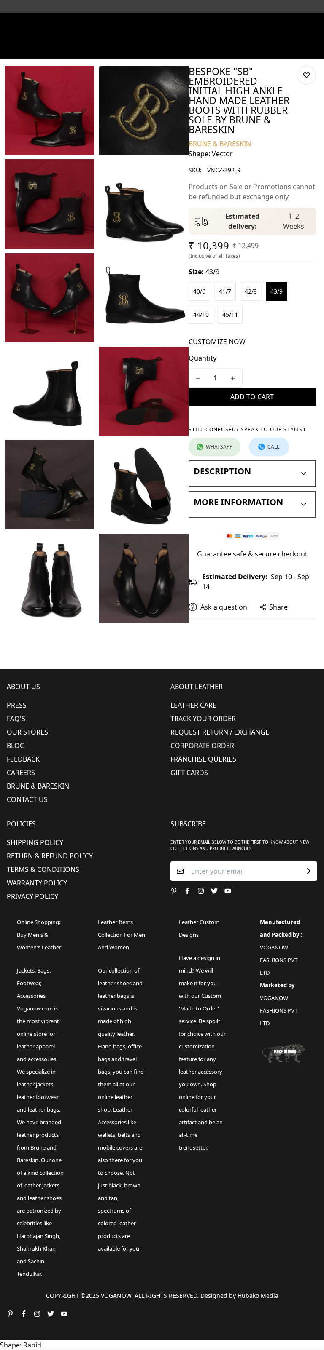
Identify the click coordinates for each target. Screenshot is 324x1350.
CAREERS (21, 772)
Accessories (31, 996)
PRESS (17, 705)
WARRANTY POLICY (37, 883)
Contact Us (27, 799)
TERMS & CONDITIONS (43, 869)
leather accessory (200, 1071)
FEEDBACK (23, 759)
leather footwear (38, 1097)
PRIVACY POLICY (32, 896)
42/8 (251, 291)
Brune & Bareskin (38, 786)
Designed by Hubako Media (239, 1295)
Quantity (202, 358)
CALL (273, 446)
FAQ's (16, 718)
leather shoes (115, 983)
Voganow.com (35, 1008)
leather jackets (41, 1185)
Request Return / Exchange (219, 732)
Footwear (28, 983)
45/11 (230, 314)
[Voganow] (162, 23)
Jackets (26, 970)
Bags (43, 970)
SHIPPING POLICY (35, 842)
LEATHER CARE (193, 705)
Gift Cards (189, 772)
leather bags (43, 1109)
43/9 (276, 291)
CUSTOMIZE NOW (217, 341)
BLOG (16, 745)
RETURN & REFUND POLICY (50, 856)
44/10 (201, 314)
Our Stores (27, 732)
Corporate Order (202, 745)
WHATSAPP (219, 446)
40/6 (199, 291)
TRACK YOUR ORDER (203, 718)
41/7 (225, 291)
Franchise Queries (203, 759)
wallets (106, 1135)
